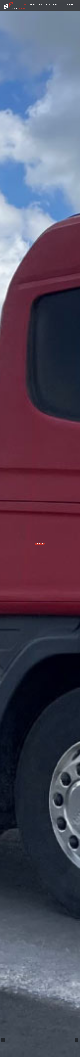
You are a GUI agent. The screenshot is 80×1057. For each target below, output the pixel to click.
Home (25, 4)
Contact (33, 6)
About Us (32, 4)
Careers (62, 4)
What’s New (70, 4)
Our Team (55, 4)
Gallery (26, 6)
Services (39, 4)
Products (47, 4)
